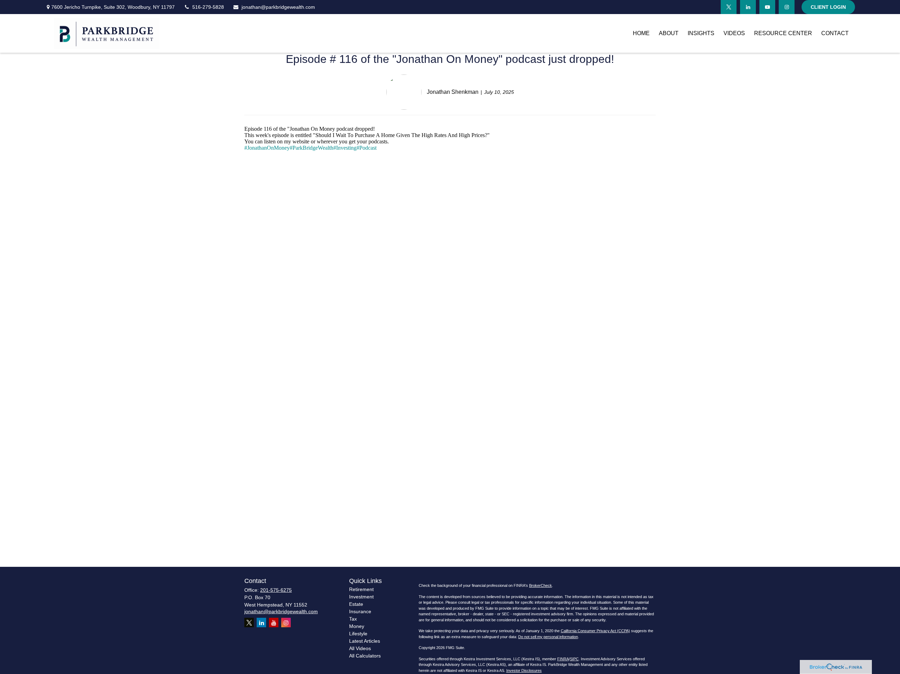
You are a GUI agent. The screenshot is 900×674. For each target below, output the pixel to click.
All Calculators (365, 656)
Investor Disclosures (524, 670)
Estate (356, 604)
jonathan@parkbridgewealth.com (278, 7)
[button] (641, 33)
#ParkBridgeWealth (311, 148)
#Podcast (366, 148)
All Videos (360, 648)
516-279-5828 (208, 7)
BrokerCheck (540, 585)
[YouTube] (767, 7)
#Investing (344, 148)
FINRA (563, 659)
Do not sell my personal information (548, 637)
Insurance (360, 611)
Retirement (361, 589)
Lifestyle (358, 633)
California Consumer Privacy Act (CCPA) (595, 631)
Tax (353, 619)
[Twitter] (729, 7)
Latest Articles (364, 641)
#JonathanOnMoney (267, 148)
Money (356, 626)
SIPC (574, 659)
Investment (361, 597)
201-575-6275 (276, 590)
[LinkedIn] (748, 7)
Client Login (828, 7)
